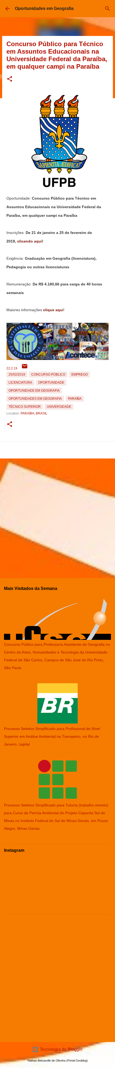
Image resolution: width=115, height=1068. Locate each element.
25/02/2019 (17, 374)
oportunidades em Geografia (35, 399)
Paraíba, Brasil (34, 413)
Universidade (59, 407)
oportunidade (51, 382)
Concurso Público (48, 374)
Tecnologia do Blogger (61, 1049)
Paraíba (75, 399)
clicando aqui (29, 241)
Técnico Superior (25, 407)
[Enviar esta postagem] (24, 368)
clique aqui (53, 310)
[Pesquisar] (107, 8)
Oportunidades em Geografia (44, 8)
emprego (79, 374)
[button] (9, 79)
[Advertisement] (57, 516)
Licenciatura (20, 382)
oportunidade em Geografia (34, 390)
